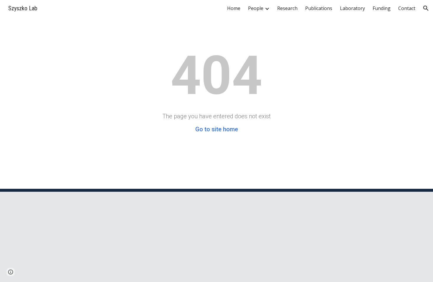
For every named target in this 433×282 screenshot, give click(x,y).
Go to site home (216, 129)
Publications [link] (318, 8)
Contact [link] (406, 8)
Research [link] (287, 8)
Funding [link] (382, 8)
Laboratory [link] (352, 8)
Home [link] (233, 8)
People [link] (255, 8)
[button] (426, 8)
